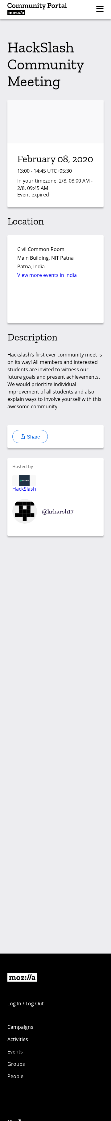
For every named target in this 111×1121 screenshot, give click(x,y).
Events (15, 1051)
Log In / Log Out (25, 1003)
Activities (17, 1039)
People (15, 1076)
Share (33, 436)
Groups (16, 1064)
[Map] (55, 303)
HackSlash (24, 488)
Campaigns (20, 1027)
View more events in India (47, 275)
